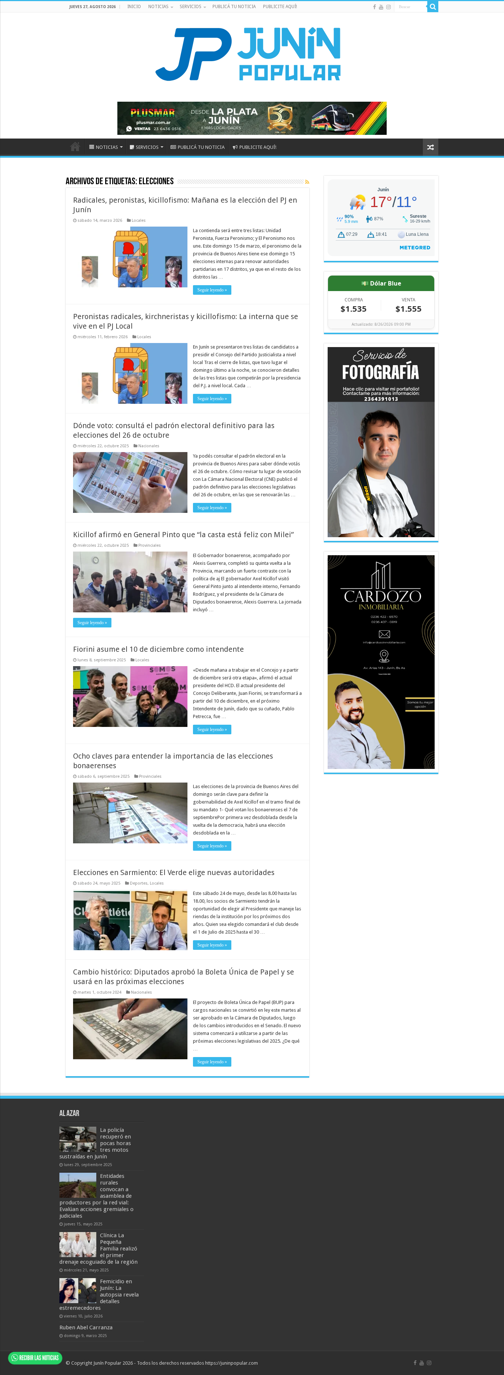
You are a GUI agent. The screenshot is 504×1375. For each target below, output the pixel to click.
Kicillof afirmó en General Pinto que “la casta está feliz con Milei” (183, 534)
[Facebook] (374, 7)
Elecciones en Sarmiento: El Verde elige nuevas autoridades (174, 872)
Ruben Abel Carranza (86, 1327)
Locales (139, 220)
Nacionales (148, 446)
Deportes (139, 883)
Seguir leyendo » (212, 290)
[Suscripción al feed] (307, 182)
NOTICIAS (158, 6)
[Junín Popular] (252, 54)
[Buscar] (432, 6)
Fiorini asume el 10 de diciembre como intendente (158, 649)
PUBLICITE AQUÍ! (280, 6)
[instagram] (388, 7)
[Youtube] (381, 7)
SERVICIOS (190, 6)
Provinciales (149, 545)
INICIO (134, 6)
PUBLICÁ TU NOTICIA (234, 6)
